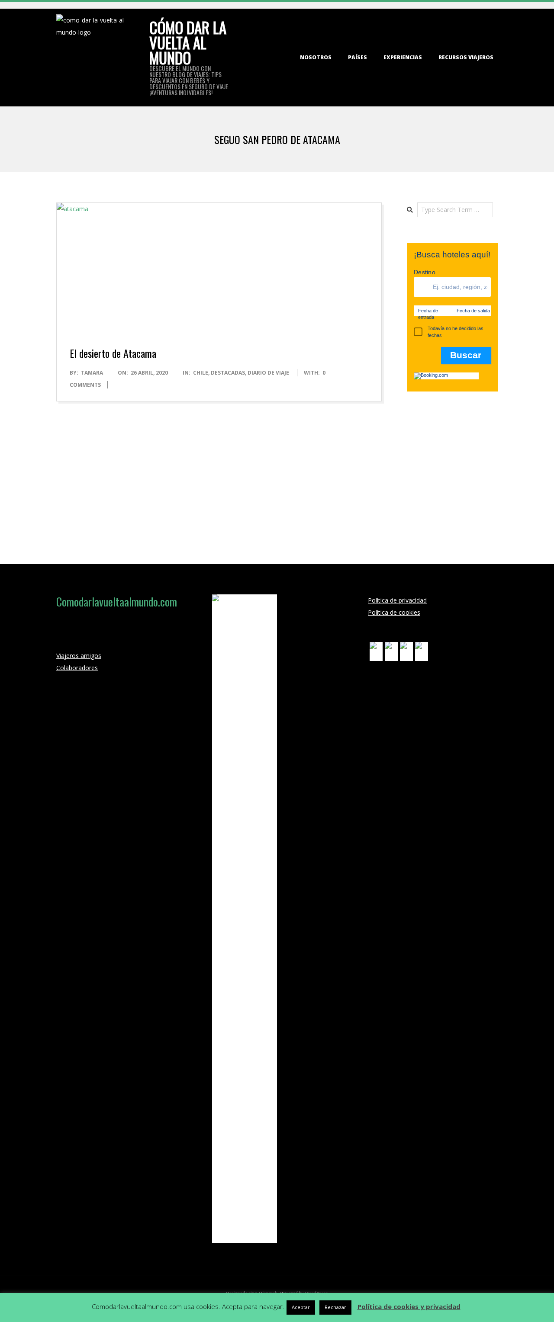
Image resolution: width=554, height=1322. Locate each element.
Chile (200, 372)
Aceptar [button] (301, 1307)
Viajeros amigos (78, 655)
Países (357, 57)
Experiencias (402, 57)
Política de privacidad (397, 600)
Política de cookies (394, 612)
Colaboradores (77, 668)
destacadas (228, 372)
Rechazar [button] (335, 1307)
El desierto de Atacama (113, 353)
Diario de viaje (268, 372)
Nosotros (316, 57)
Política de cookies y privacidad (409, 1306)
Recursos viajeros (465, 57)
